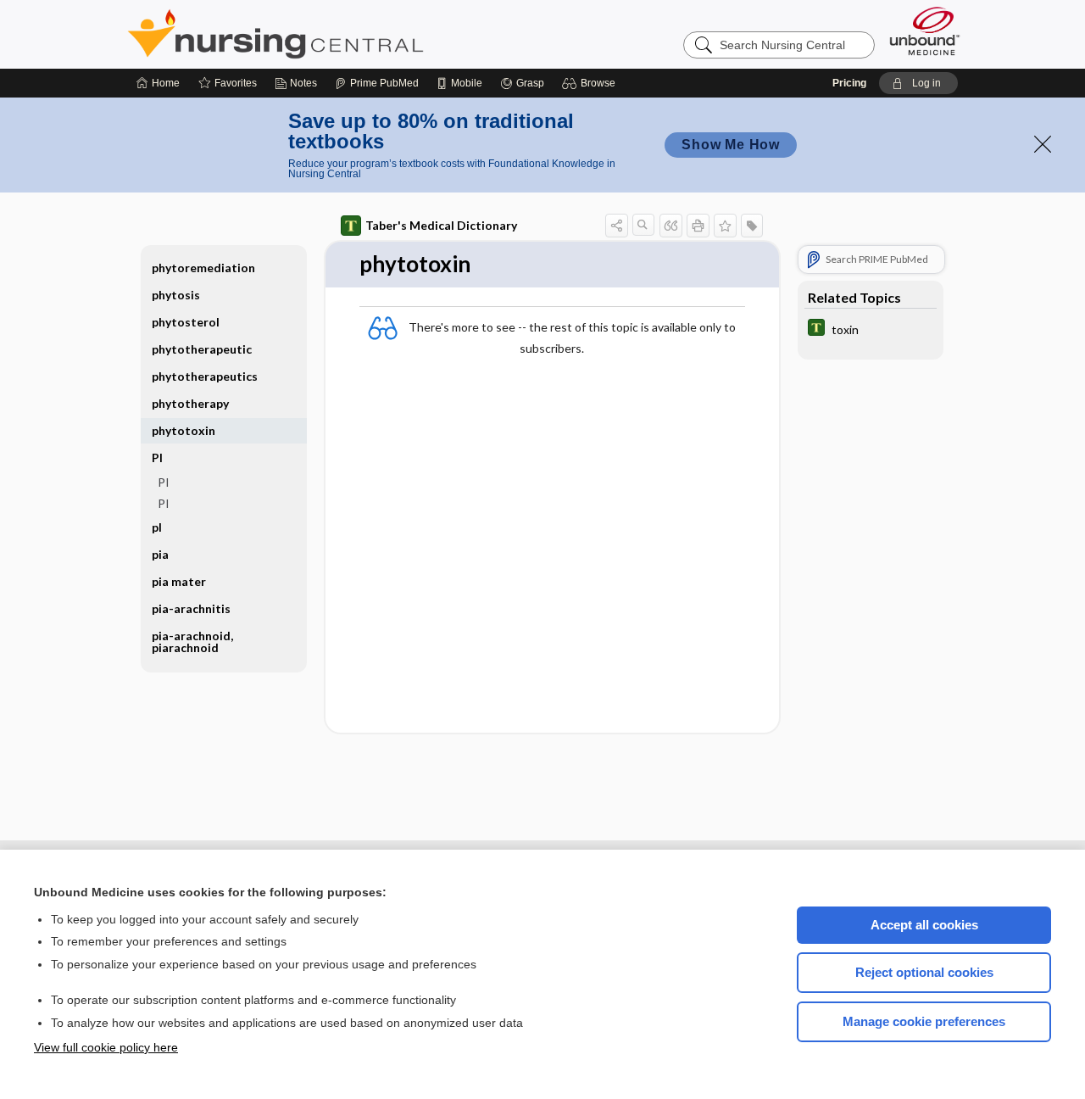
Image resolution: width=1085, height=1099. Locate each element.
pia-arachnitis (191, 608)
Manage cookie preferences (924, 1021)
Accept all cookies (924, 925)
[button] (591, 83)
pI (157, 527)
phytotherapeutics (205, 376)
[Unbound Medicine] (924, 31)
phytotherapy (190, 403)
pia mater (179, 581)
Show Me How (731, 144)
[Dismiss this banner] (1042, 144)
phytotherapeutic (202, 349)
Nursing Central (339, 33)
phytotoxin (183, 430)
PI (164, 482)
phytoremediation (203, 267)
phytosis (176, 294)
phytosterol (186, 322)
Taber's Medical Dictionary (441, 225)
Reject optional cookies (924, 972)
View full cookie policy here (106, 1047)
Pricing (849, 83)
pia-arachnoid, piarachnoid (192, 641)
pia (160, 554)
